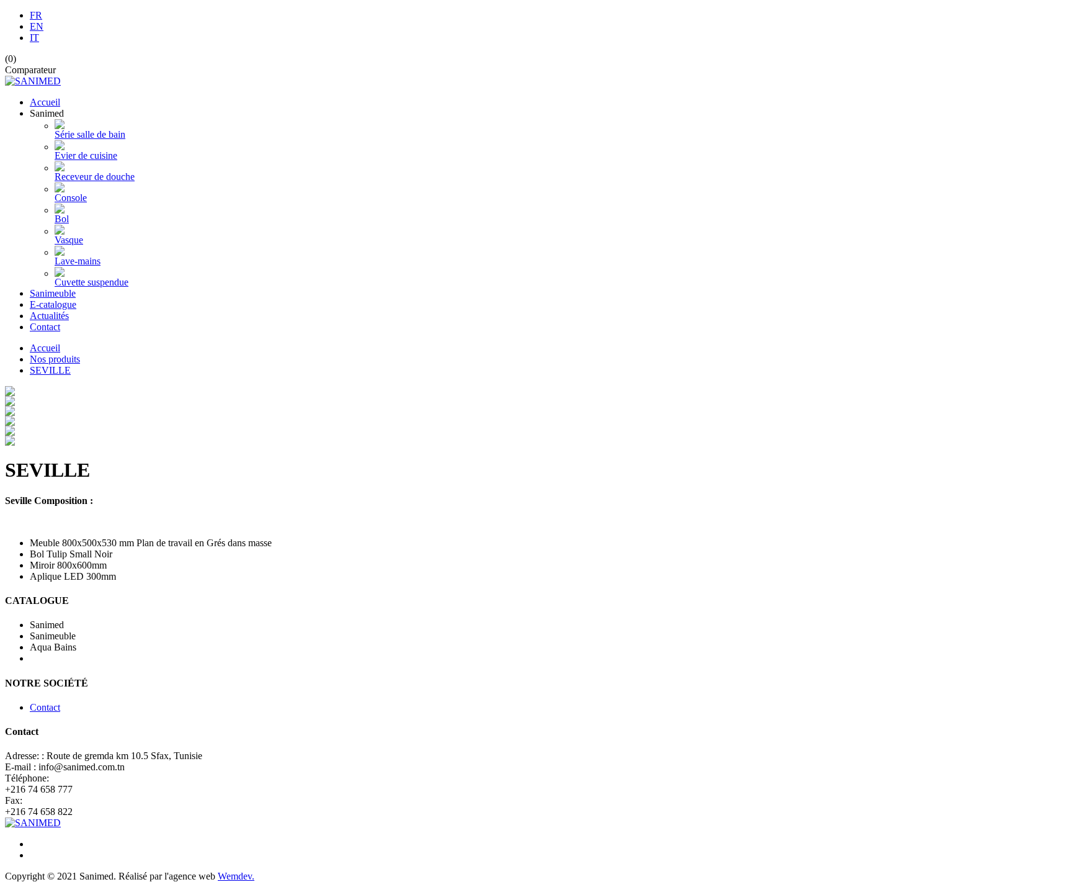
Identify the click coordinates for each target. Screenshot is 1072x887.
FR (36, 15)
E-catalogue (53, 304)
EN (36, 26)
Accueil (45, 102)
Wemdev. (236, 876)
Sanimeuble (53, 293)
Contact (45, 327)
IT (34, 37)
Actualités (49, 315)
